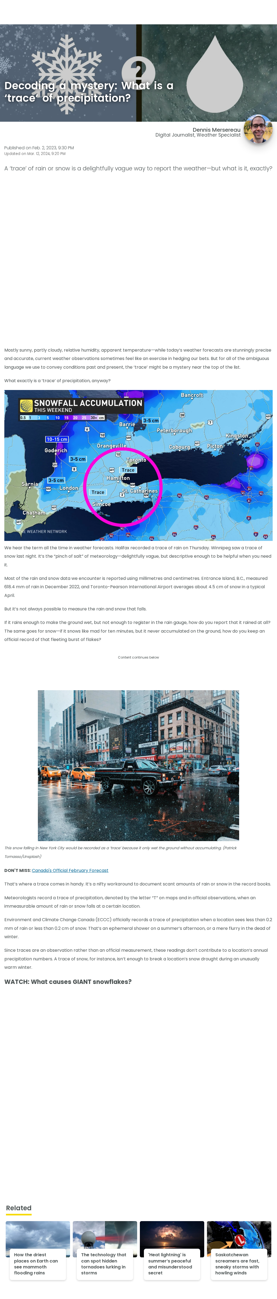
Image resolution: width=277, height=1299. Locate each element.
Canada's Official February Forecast (70, 870)
